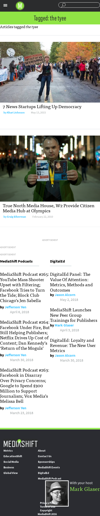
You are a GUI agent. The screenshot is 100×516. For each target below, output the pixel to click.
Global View (10, 473)
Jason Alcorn (65, 294)
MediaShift (20, 443)
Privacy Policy (48, 503)
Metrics (8, 451)
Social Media (11, 462)
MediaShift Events (49, 467)
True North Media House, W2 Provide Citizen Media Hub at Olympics (48, 207)
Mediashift (20, 6)
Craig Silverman (16, 217)
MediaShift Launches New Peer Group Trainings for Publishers (73, 314)
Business (8, 467)
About (42, 451)
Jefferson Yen (15, 307)
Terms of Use (47, 507)
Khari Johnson (16, 112)
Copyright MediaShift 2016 (47, 512)
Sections (5, 5)
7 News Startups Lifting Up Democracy (42, 106)
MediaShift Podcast (49, 478)
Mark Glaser (64, 325)
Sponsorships (46, 462)
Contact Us (44, 456)
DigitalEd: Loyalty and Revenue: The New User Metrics (73, 345)
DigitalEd (43, 473)
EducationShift (12, 456)
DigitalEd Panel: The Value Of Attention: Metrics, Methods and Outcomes (71, 281)
